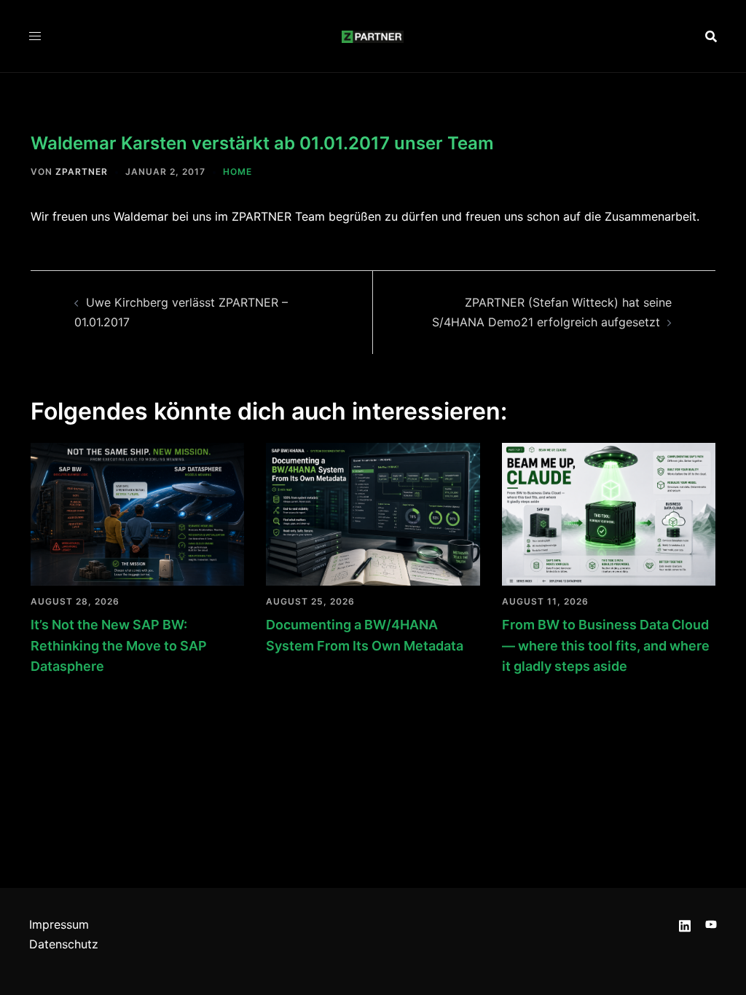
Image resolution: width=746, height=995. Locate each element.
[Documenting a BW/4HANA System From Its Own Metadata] (372, 513)
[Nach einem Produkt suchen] (711, 36)
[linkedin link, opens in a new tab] (685, 924)
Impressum (59, 924)
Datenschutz (63, 944)
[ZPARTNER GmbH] (373, 35)
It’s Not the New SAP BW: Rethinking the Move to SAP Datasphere (119, 646)
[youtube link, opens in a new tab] (711, 924)
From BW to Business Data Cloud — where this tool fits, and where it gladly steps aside (606, 646)
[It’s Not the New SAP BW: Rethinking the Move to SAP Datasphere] (137, 513)
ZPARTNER (81, 171)
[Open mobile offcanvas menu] (35, 36)
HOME (237, 171)
